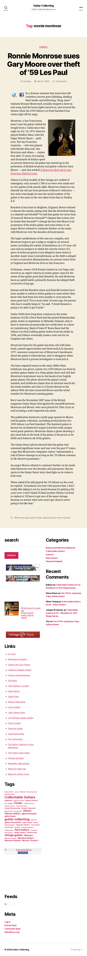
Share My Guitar (15, 728)
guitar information (13, 822)
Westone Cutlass (10, 838)
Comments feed (12, 929)
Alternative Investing (17, 659)
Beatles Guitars (9, 792)
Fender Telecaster (29, 808)
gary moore (30, 518)
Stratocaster (32, 832)
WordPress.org (12, 932)
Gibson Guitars (13, 813)
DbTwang (12, 680)
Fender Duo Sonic (29, 803)
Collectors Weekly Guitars (19, 670)
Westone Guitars (25, 838)
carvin (16, 792)
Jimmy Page (9, 827)
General (43, 47)
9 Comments (61, 81)
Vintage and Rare (16, 758)
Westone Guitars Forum (18, 774)
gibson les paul (49, 518)
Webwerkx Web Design (18, 763)
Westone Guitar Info (17, 769)
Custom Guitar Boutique (19, 675)
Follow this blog (23, 852)
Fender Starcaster (21, 806)
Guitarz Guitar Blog (16, 702)
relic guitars (33, 830)
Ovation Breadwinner (27, 827)
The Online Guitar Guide (19, 753)
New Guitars (52, 558)
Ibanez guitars (10, 825)
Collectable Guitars (20, 797)
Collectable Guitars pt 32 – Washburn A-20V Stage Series (62, 613)
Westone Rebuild (13, 840)
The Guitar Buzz (15, 739)
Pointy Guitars (14, 723)
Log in (7, 922)
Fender (18, 803)
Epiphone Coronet (18, 800)
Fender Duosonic (10, 806)
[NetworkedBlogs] (23, 850)
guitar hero (34, 820)
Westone (28, 835)
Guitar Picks (13, 696)
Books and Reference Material (60, 548)
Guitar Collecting (43, 5)
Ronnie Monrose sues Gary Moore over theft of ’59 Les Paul (43, 64)
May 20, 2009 (43, 81)
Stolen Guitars (20, 833)
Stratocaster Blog (16, 734)
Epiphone (8, 800)
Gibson (39, 518)
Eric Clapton (9, 803)
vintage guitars (14, 835)
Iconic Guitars (14, 707)
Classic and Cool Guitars (19, 664)
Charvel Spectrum (31, 792)
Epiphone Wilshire (31, 800)
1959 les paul (19, 518)
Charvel (22, 792)
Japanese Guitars (23, 825)
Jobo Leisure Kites (16, 712)
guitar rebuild (27, 822)
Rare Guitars (22, 829)
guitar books (10, 816)
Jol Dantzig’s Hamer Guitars (20, 718)
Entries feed (10, 925)
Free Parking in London (18, 686)
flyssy (28, 81)
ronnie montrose (63, 518)
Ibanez (36, 822)
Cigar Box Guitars (10, 794)
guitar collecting (17, 819)
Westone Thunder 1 (30, 840)
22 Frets (12, 654)
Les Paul (17, 827)
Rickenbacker (9, 832)
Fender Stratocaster (12, 808)
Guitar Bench (14, 691)
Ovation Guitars (9, 830)
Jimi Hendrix (35, 825)
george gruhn (18, 811)
